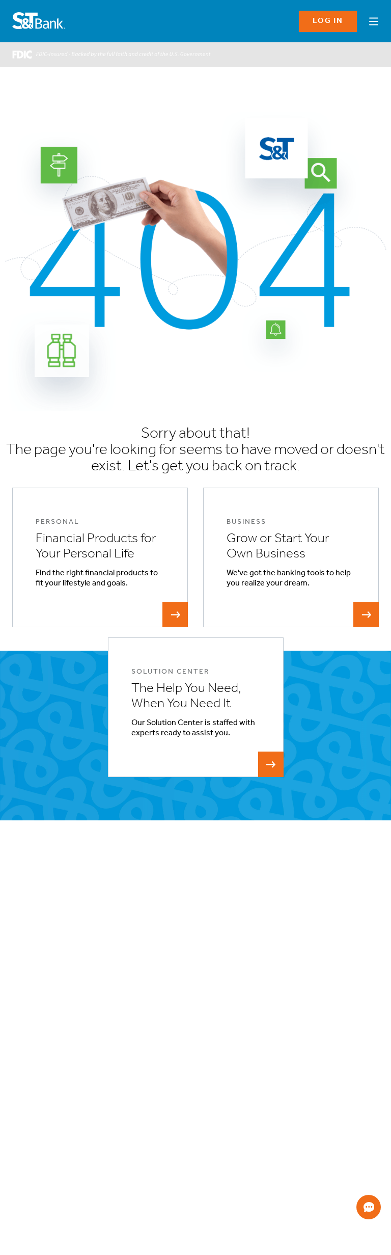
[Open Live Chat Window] (368, 1207)
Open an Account (36, 1076)
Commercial (29, 1039)
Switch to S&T (32, 1064)
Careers (158, 1076)
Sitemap (258, 1064)
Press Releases (168, 1101)
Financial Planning (37, 1052)
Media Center (166, 1088)
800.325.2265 (36, 1190)
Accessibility (164, 1027)
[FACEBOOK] (20, 1157)
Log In (328, 21)
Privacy (256, 1027)
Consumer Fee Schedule (46, 1125)
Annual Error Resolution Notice (55, 1101)
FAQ (252, 1039)
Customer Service (173, 1052)
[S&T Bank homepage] (40, 21)
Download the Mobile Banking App (333, 1161)
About (155, 1015)
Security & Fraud (269, 1052)
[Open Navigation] (374, 20)
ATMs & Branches (171, 1039)
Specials (353, 1015)
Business (25, 1027)
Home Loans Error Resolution (53, 1113)
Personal (24, 1015)
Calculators (357, 1027)
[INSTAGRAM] (51, 1157)
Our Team (160, 1064)
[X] (113, 1157)
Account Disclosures (41, 1088)
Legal (253, 1015)
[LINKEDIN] (82, 1157)
